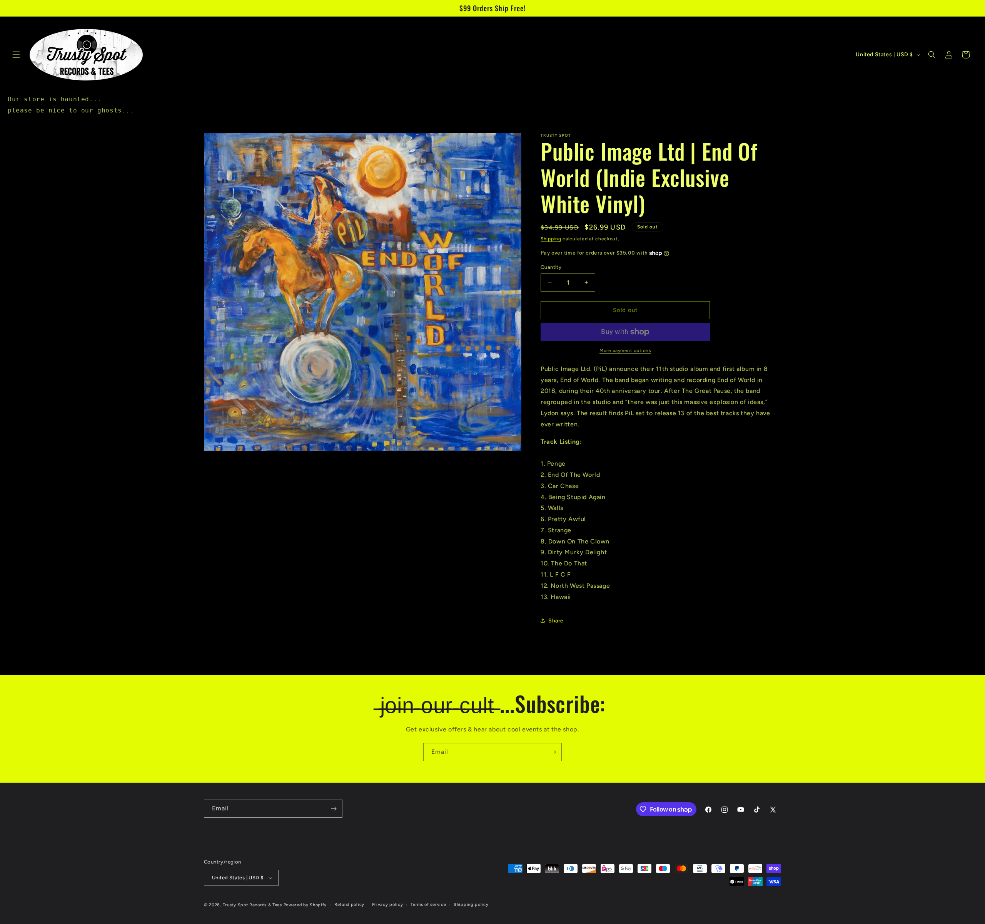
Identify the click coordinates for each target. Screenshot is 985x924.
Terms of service (428, 904)
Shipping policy (471, 904)
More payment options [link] (625, 350)
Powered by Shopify (305, 904)
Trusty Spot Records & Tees (252, 904)
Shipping (551, 238)
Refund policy (349, 904)
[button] (16, 54)
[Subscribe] (552, 752)
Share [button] (556, 620)
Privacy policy (387, 904)
